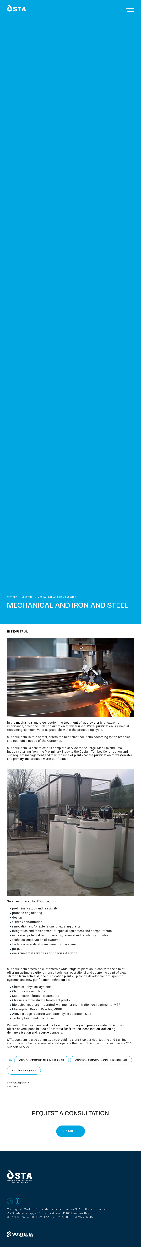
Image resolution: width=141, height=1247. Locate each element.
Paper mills (24, 1082)
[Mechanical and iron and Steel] (70, 677)
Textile (16, 1086)
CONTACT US (70, 1131)
